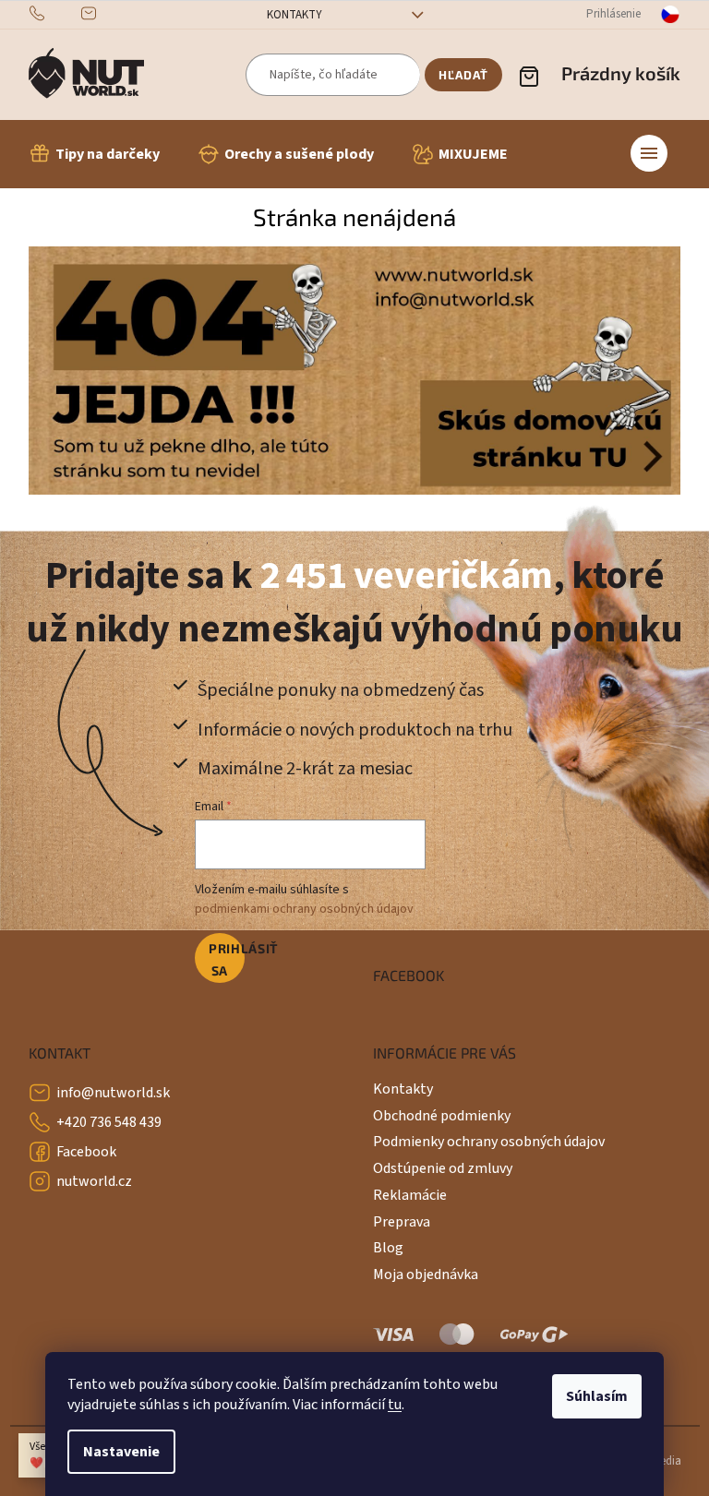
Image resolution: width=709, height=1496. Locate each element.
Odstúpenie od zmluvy (442, 1168)
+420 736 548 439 (109, 1122)
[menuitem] (94, 154)
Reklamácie (410, 1195)
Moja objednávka (425, 1274)
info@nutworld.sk (113, 1093)
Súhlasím (597, 1396)
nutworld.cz (94, 1181)
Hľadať (463, 74)
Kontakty (294, 14)
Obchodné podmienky (442, 1116)
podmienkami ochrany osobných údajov (304, 909)
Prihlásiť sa (227, 959)
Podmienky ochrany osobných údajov (489, 1141)
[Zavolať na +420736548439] (55, 14)
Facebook (86, 1152)
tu (395, 1404)
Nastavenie (121, 1452)
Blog (388, 1248)
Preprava (401, 1222)
